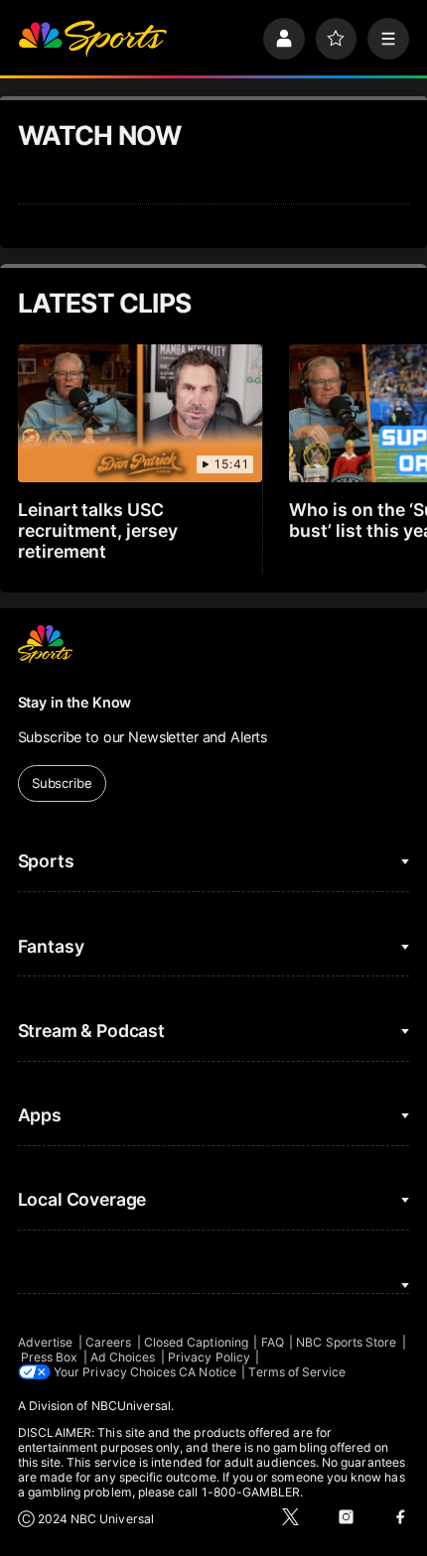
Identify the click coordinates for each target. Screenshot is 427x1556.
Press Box (49, 1357)
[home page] (92, 39)
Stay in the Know (75, 702)
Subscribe (62, 783)
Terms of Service (297, 1371)
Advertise (45, 1342)
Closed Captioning (196, 1342)
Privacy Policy (209, 1357)
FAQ (272, 1342)
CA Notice (207, 1371)
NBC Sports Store (346, 1342)
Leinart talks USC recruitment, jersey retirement (98, 530)
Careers (108, 1342)
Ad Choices (123, 1357)
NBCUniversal (131, 1405)
